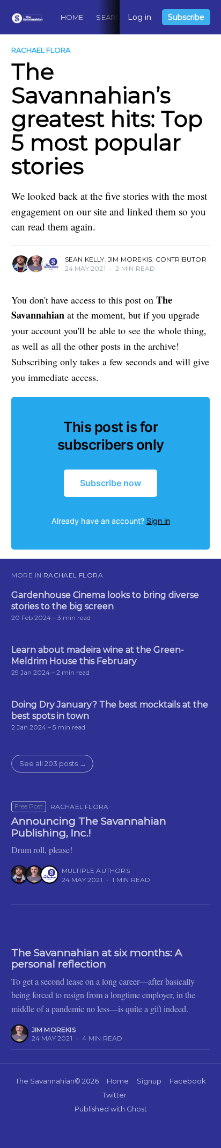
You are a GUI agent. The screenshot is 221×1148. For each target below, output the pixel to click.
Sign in (158, 520)
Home (72, 17)
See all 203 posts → (52, 763)
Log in (139, 17)
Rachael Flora (40, 50)
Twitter (114, 1095)
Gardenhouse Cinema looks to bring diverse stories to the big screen (105, 601)
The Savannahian (45, 1081)
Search (111, 17)
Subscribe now (110, 483)
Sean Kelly (85, 259)
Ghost (137, 1108)
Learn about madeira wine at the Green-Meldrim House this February (97, 656)
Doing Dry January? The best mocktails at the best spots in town (109, 710)
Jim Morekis (130, 259)
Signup (149, 1081)
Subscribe (186, 17)
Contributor (181, 259)
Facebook (188, 1081)
